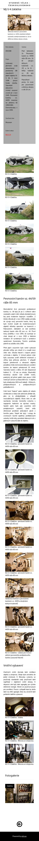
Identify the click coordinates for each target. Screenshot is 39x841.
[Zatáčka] (19, 793)
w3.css (24, 836)
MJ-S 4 (8, 135)
